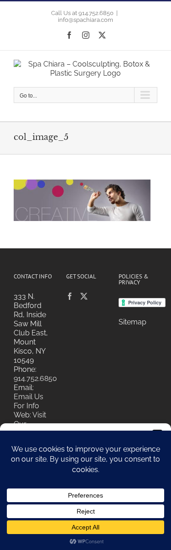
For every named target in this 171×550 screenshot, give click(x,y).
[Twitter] (84, 296)
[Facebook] (69, 296)
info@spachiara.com (85, 19)
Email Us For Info (28, 401)
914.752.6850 (35, 378)
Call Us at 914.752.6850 (82, 13)
